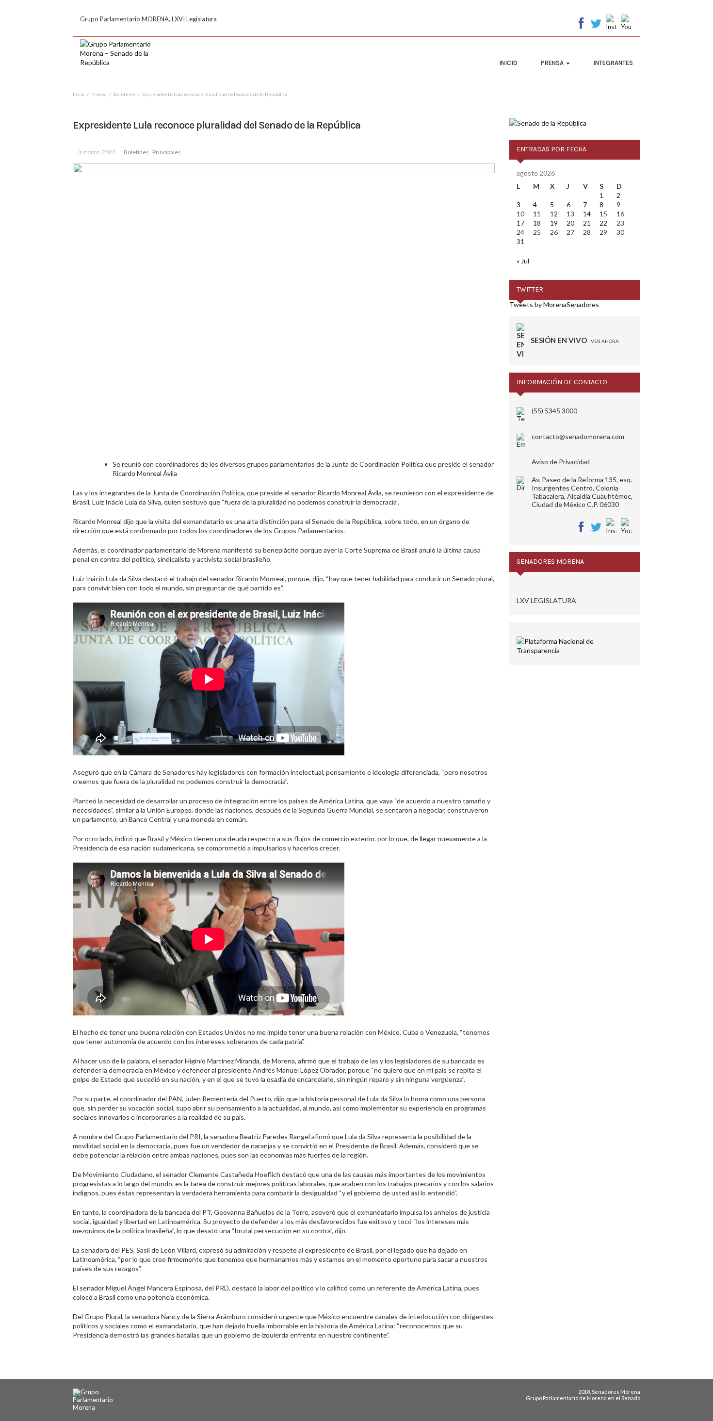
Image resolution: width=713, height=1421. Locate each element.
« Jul (523, 261)
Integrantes (613, 62)
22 (603, 223)
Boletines (136, 152)
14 (587, 214)
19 (554, 223)
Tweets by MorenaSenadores (554, 304)
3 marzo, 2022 (96, 152)
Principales (166, 152)
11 (537, 214)
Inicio (508, 62)
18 (537, 223)
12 (554, 214)
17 (520, 223)
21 (587, 223)
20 (570, 223)
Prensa (553, 62)
